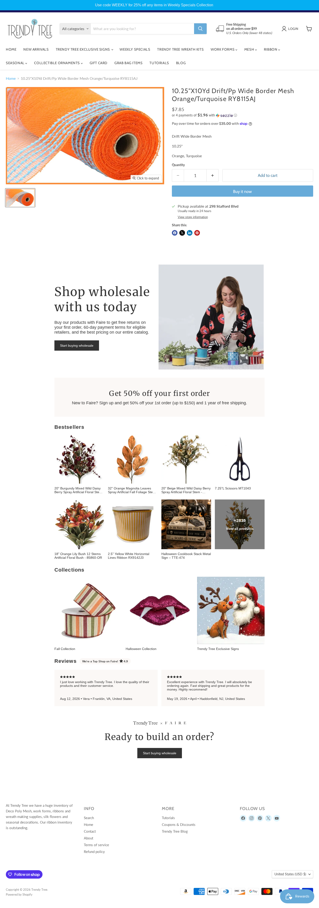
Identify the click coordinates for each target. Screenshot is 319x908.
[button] (242, 115)
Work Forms (223, 49)
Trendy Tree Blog (175, 831)
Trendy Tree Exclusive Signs (83, 49)
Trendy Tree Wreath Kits (180, 49)
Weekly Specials (135, 49)
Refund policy (94, 851)
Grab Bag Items (128, 63)
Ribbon (271, 49)
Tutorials (159, 63)
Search (89, 818)
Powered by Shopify (19, 894)
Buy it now (242, 191)
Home (11, 49)
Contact (90, 831)
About (88, 838)
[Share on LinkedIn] (189, 233)
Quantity (178, 165)
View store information (193, 217)
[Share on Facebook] (174, 233)
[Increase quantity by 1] (213, 175)
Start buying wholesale (76, 345)
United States (290, 874)
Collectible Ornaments (57, 63)
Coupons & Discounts (178, 824)
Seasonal (15, 63)
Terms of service (96, 845)
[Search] (200, 28)
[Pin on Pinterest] (197, 233)
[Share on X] (182, 233)
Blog (181, 63)
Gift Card (98, 63)
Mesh (249, 49)
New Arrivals (36, 49)
